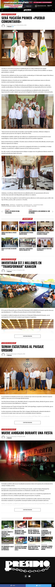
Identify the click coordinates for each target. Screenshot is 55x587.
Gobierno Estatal (28, 204)
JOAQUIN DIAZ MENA (38, 204)
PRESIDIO (9, 26)
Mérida (19, 206)
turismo (29, 206)
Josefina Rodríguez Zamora (9, 206)
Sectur (23, 206)
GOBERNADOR (20, 204)
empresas (12, 204)
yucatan (34, 206)
